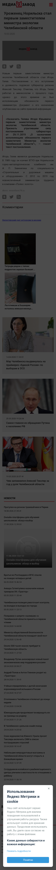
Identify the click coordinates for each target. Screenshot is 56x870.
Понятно (28, 860)
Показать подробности (19, 851)
